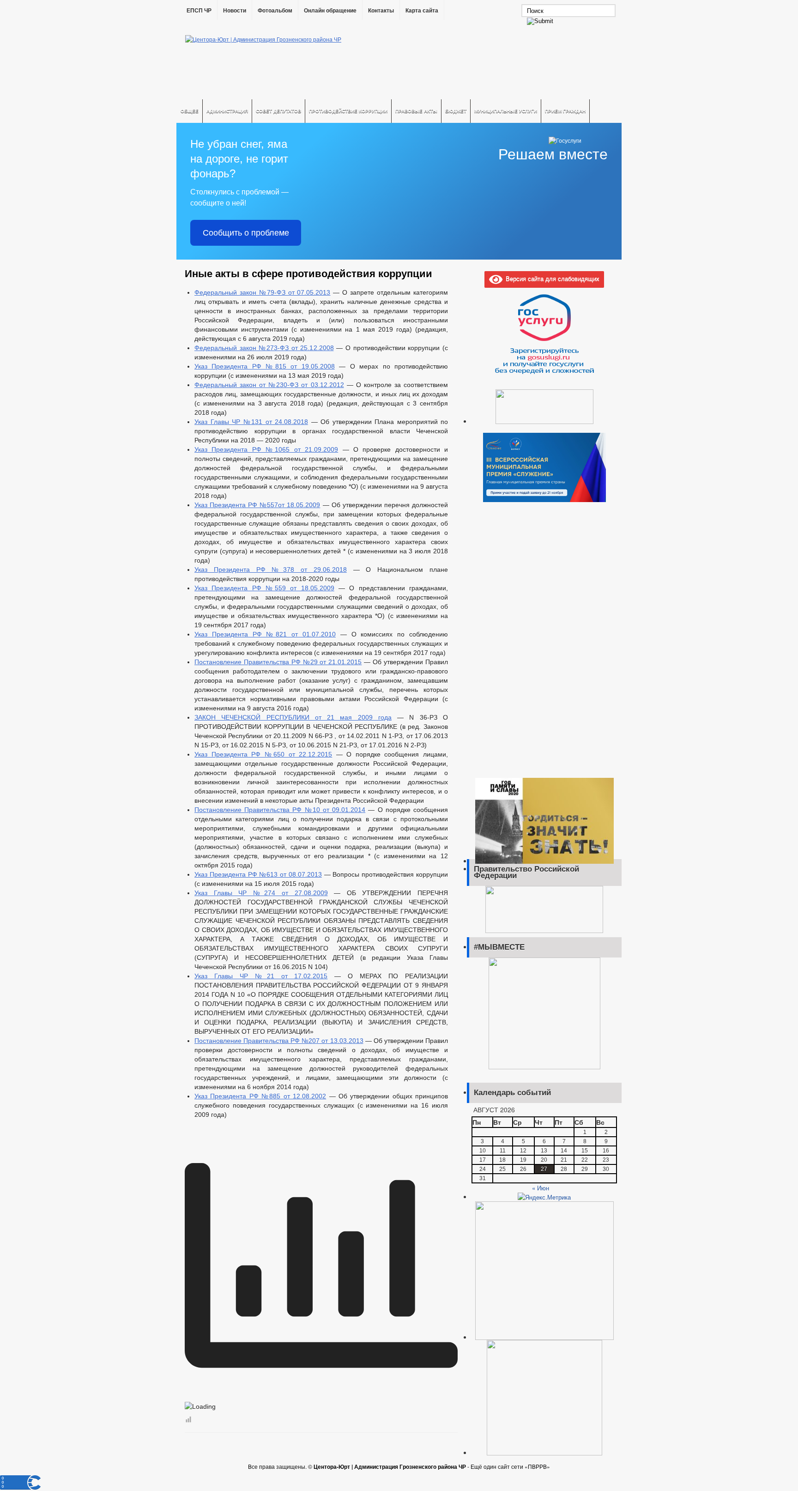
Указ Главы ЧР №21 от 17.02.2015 (260, 976)
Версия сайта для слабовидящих (550, 278)
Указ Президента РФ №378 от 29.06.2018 (270, 569)
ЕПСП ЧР (199, 10)
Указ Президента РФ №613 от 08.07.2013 (258, 874)
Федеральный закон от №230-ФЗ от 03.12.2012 (269, 384)
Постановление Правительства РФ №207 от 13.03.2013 (278, 1040)
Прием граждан (565, 111)
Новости (234, 10)
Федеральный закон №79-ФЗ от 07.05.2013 (262, 292)
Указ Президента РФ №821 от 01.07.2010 (265, 634)
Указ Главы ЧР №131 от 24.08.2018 (251, 421)
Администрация (227, 111)
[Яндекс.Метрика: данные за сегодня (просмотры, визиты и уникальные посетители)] (544, 1197)
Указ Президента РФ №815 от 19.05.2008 (264, 366)
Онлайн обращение (330, 10)
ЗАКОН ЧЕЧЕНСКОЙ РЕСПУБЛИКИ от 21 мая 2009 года (293, 717)
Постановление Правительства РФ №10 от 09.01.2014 (279, 809)
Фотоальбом (275, 10)
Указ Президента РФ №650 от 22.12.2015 (263, 754)
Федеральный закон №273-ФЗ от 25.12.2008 (264, 348)
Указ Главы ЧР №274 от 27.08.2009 (261, 893)
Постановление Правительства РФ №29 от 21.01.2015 (278, 662)
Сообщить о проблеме (246, 232)
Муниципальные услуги (505, 111)
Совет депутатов (278, 111)
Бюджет (455, 111)
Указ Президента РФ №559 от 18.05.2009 (264, 588)
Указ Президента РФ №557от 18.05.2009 (257, 505)
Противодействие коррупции (348, 111)
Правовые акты (416, 111)
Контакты (381, 10)
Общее (190, 111)
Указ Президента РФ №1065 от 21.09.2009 (266, 449)
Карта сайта (421, 10)
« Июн (540, 1187)
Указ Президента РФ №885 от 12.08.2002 (260, 1096)
